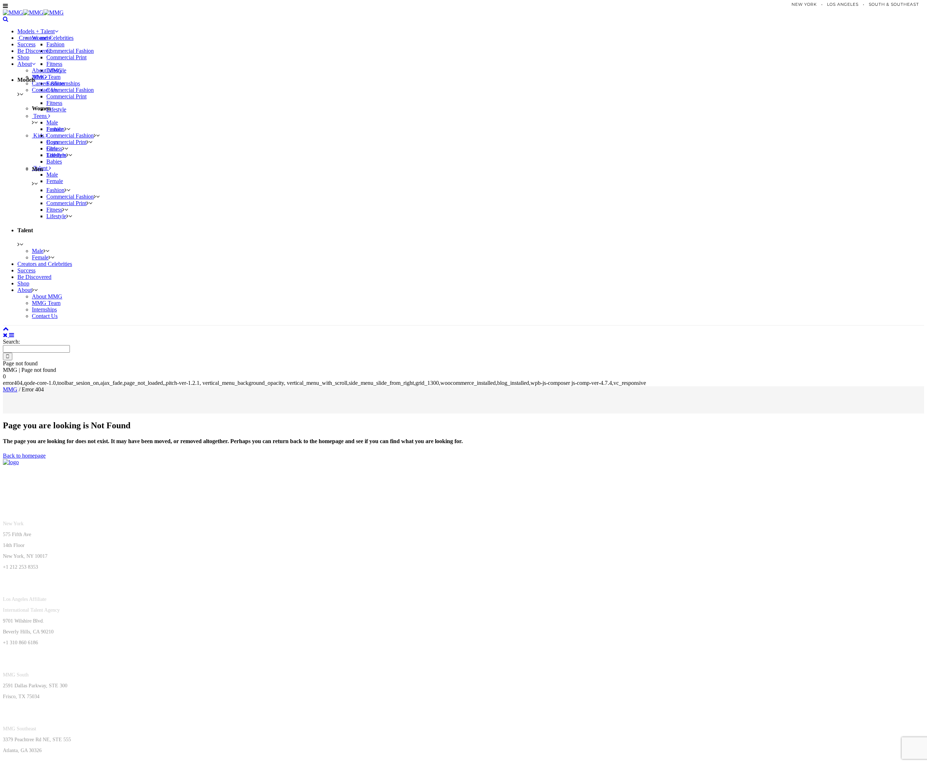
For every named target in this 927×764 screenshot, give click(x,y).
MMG (10, 389)
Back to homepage (24, 456)
